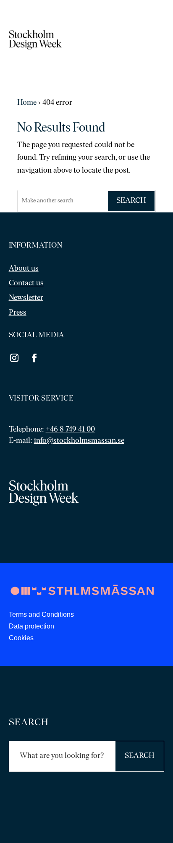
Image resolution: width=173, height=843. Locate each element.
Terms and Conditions (41, 614)
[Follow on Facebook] (34, 357)
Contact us (26, 283)
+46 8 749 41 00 (70, 430)
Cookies (21, 637)
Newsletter (26, 298)
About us (24, 269)
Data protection (31, 626)
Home (27, 103)
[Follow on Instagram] (14, 357)
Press (17, 313)
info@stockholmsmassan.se (79, 441)
